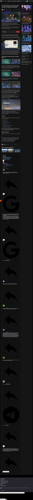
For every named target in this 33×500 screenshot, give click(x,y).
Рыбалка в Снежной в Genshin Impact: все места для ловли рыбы (4, 151)
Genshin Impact (7, 4)
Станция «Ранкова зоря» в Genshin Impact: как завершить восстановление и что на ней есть (26, 53)
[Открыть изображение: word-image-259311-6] (15, 74)
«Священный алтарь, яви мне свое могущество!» (8, 112)
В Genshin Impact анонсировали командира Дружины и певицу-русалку (10, 151)
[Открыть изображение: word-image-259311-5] (6, 74)
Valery (3, 382)
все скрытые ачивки (5, 140)
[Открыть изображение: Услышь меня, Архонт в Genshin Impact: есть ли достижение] (11, 17)
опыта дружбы (6, 121)
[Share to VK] (14, 9)
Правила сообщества (3, 485)
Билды (15, 1)
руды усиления (8, 126)
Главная (2, 4)
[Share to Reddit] (18, 9)
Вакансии (1, 484)
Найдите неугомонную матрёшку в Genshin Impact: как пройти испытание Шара (26, 24)
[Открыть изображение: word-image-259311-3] (6, 61)
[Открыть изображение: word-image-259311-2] (11, 44)
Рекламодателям (2, 478)
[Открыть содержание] (32, 1)
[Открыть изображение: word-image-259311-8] (15, 85)
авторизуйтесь (4, 156)
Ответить (1, 498)
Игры (12, 1)
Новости (9, 1)
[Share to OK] (19, 9)
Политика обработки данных (4, 482)
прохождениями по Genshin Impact (7, 141)
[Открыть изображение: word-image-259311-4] (15, 61)
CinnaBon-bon (7, 383)
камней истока (5, 120)
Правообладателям (2, 483)
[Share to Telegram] (16, 9)
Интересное (18, 1)
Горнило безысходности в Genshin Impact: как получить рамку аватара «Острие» (26, 34)
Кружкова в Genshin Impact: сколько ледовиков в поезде (17, 151)
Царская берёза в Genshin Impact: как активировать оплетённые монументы (26, 43)
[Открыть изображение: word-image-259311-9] (11, 104)
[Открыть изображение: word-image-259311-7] (6, 85)
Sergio (4, 9)
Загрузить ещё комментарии (6, 471)
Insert (6, 499)
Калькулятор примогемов (25, 64)
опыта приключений (7, 122)
